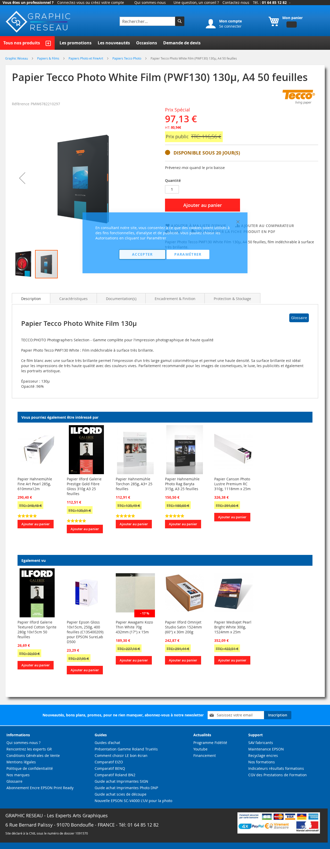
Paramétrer (188, 254)
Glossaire (299, 317)
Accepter (142, 254)
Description (31, 298)
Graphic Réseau (17, 58)
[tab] (31, 298)
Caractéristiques (73, 298)
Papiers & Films (48, 58)
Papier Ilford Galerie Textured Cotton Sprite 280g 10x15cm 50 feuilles (37, 629)
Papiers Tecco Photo (127, 58)
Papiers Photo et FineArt (86, 58)
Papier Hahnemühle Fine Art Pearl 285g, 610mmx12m (35, 483)
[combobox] (148, 21)
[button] (22, 178)
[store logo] (38, 22)
